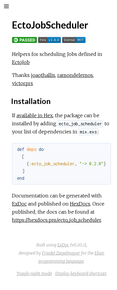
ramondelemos (75, 75)
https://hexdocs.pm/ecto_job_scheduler (56, 220)
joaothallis (43, 75)
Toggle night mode (34, 273)
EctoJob (21, 62)
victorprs (22, 83)
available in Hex (34, 115)
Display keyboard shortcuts (80, 273)
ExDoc (19, 204)
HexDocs (80, 204)
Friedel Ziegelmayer (61, 253)
